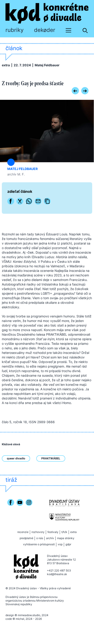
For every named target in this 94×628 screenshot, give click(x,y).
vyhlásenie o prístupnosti (39, 544)
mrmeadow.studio (29, 615)
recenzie (23, 532)
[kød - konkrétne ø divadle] (26, 566)
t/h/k (64, 532)
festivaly (52, 532)
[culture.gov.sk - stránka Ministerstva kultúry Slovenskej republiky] (64, 517)
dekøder (44, 30)
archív (50, 538)
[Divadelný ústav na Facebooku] (10, 509)
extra (6, 65)
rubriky (14, 30)
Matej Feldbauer (47, 65)
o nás (39, 538)
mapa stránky (65, 538)
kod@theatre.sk (57, 574)
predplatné (26, 538)
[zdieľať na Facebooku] (10, 201)
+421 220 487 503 (59, 570)
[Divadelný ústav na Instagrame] (29, 509)
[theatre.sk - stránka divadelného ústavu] (64, 502)
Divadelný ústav (26, 588)
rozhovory (37, 532)
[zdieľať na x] (19, 201)
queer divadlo (16, 458)
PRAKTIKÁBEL (50, 458)
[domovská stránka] (47, 13)
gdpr (68, 544)
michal (20, 618)
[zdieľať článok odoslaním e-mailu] (38, 201)
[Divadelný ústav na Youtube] (19, 509)
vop (60, 544)
